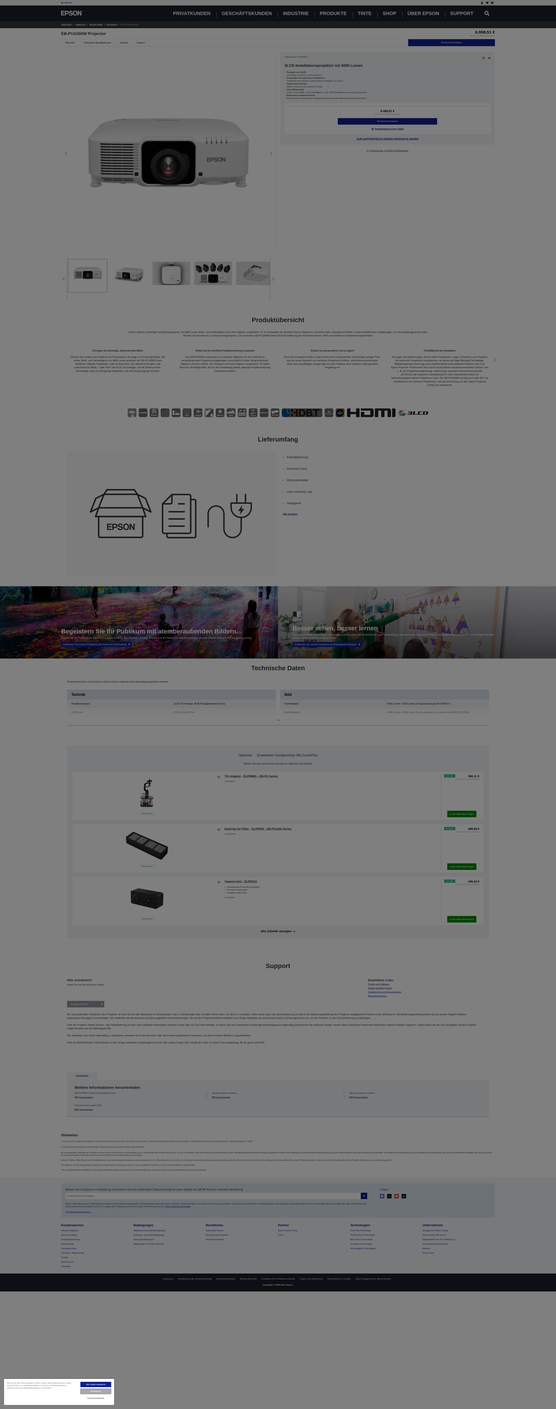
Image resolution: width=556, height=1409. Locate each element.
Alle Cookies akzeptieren (95, 1384)
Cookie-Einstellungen (95, 1398)
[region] (59, 1391)
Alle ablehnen (95, 1391)
